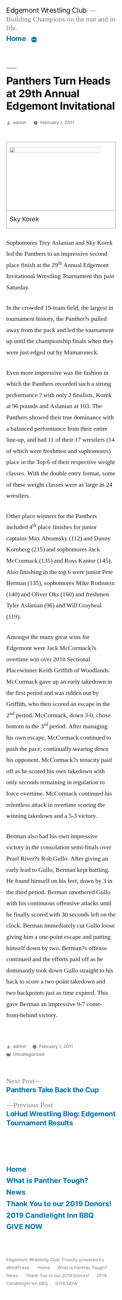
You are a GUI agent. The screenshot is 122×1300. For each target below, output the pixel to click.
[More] (34, 39)
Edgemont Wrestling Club (46, 10)
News (16, 1192)
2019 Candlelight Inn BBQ (50, 1215)
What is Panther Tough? (47, 1180)
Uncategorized (29, 1054)
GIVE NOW (24, 1226)
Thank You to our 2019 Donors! (59, 1203)
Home (16, 38)
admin (19, 122)
